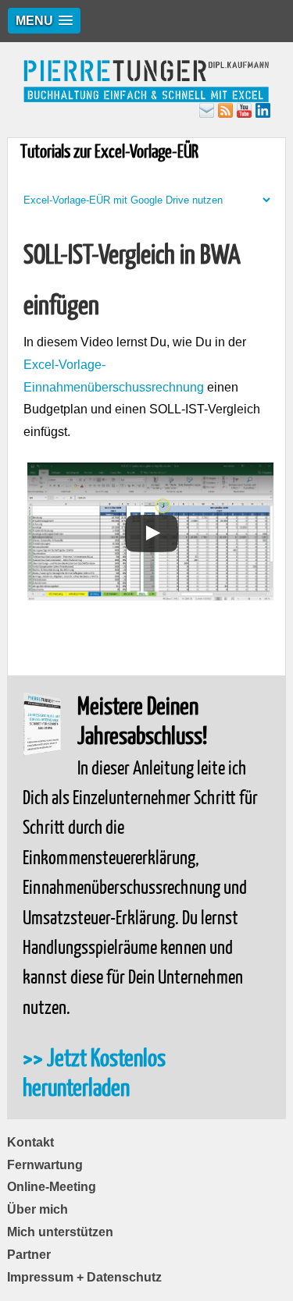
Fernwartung (45, 1165)
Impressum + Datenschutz (84, 1277)
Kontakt (30, 1142)
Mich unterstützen (60, 1232)
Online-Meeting (51, 1186)
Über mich (37, 1209)
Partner (29, 1254)
